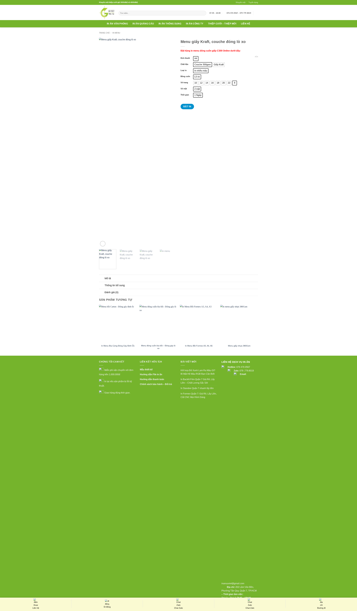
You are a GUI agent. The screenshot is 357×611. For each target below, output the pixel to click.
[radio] (195, 59)
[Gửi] (203, 13)
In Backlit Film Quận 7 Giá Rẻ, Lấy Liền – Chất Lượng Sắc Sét (198, 381)
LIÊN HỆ (245, 23)
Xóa (256, 56)
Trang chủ (104, 33)
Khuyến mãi (240, 2)
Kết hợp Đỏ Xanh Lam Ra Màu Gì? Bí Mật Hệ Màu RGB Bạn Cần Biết (198, 372)
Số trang (184, 83)
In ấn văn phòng (117, 23)
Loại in (184, 70)
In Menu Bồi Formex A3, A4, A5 (199, 346)
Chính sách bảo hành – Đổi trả (156, 384)
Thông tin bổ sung (115, 285)
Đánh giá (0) (111, 292)
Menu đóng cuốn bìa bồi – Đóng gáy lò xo (158, 346)
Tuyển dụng (253, 2)
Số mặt (184, 89)
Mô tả (108, 278)
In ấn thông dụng (170, 23)
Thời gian (185, 95)
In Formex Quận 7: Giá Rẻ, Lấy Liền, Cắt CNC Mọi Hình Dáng (199, 395)
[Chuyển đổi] (101, 279)
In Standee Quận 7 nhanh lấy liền (197, 388)
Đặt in (187, 106)
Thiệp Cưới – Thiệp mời (222, 23)
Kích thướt (185, 58)
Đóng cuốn (185, 76)
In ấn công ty (194, 23)
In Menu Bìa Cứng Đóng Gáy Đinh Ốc (118, 346)
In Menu (116, 33)
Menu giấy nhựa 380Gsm (239, 346)
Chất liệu (184, 64)
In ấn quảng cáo (143, 23)
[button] (256, 13)
